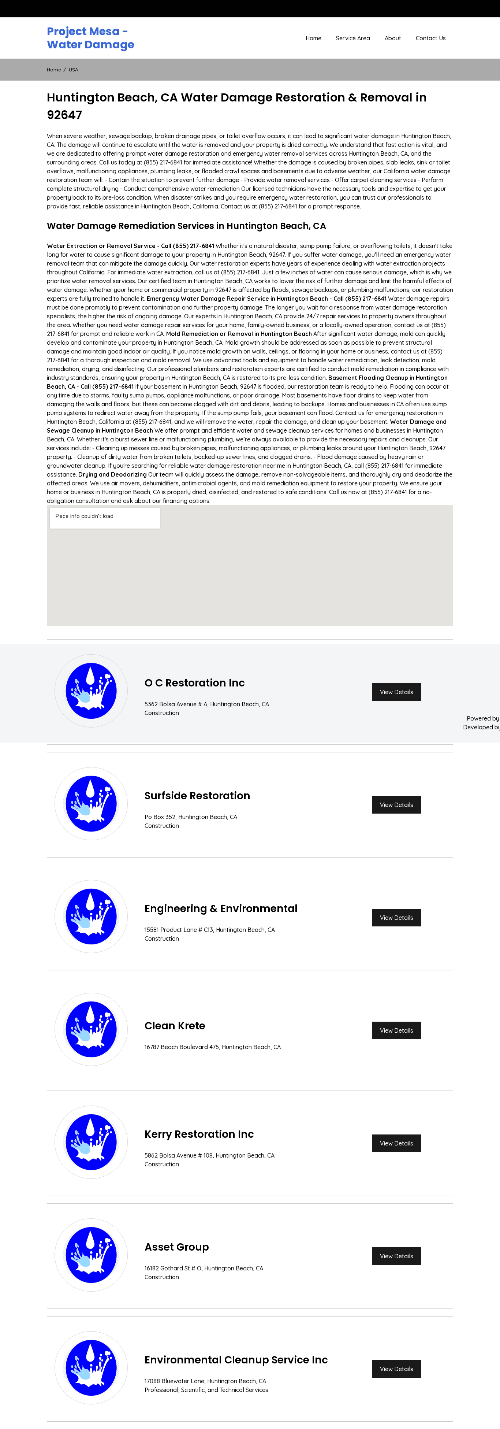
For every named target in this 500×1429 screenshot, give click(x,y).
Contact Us (431, 38)
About (393, 38)
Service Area (353, 38)
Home (313, 38)
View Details (396, 692)
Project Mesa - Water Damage (90, 38)
